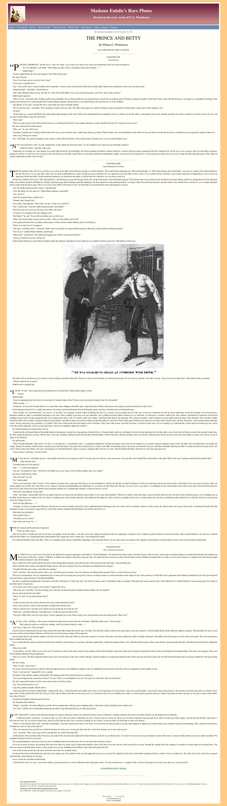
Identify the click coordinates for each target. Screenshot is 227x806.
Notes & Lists (59, 27)
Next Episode (120, 796)
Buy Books (86, 27)
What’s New (73, 27)
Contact (114, 27)
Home (12, 27)
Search (105, 27)
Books (33, 27)
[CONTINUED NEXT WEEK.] (113, 768)
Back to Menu (107, 796)
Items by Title (44, 27)
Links (96, 27)
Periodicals (22, 27)
